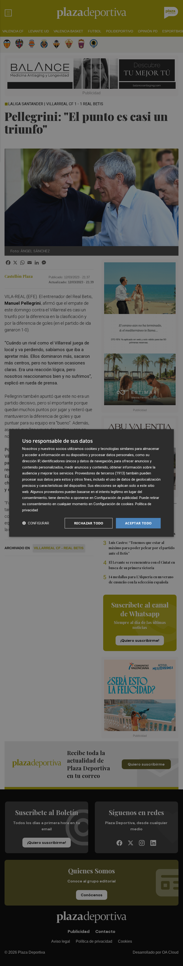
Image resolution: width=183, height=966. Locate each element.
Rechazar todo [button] (88, 523)
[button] (35, 523)
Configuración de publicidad (115, 498)
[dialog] (91, 483)
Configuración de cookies (113, 504)
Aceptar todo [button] (138, 523)
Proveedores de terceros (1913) (100, 473)
